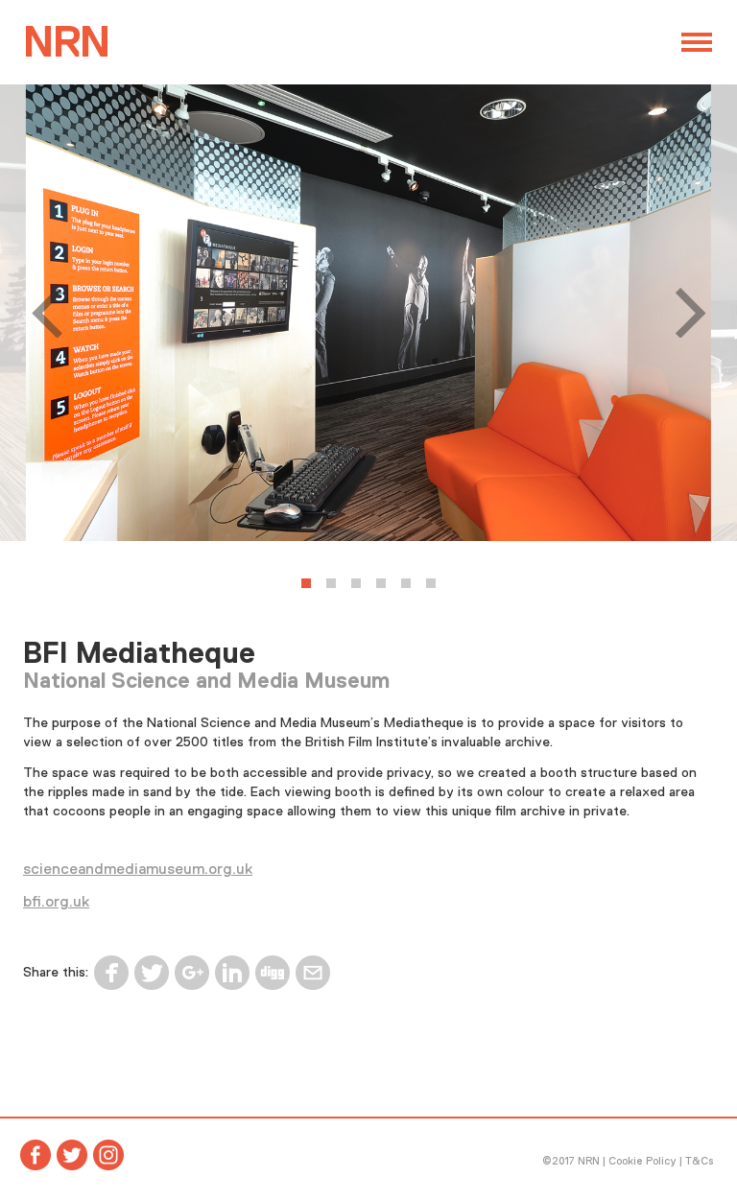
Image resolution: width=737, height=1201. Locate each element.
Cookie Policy (642, 1160)
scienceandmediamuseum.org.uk (137, 869)
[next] (685, 313)
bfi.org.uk (56, 901)
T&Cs (699, 1160)
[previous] (52, 313)
